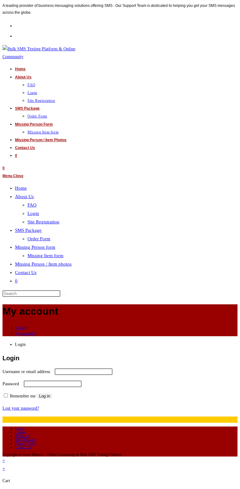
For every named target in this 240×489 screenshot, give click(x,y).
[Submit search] (64, 295)
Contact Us (23, 447)
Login (19, 428)
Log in (44, 396)
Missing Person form (35, 247)
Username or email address (27, 371)
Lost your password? (20, 408)
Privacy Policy (26, 443)
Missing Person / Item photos (43, 264)
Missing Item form (45, 255)
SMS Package (25, 439)
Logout (20, 432)
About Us (22, 436)
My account (25, 333)
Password (12, 384)
